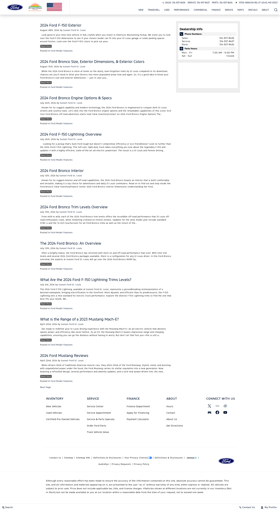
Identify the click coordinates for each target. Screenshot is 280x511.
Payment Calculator (138, 419)
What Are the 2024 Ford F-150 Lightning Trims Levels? (85, 279)
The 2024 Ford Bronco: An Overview (70, 243)
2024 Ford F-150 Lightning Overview (71, 134)
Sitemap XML (83, 457)
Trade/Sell (154, 9)
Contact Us (55, 457)
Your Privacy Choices (136, 457)
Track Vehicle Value (98, 432)
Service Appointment (99, 412)
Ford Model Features (62, 50)
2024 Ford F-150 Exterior (61, 25)
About (265, 9)
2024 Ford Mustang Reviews (64, 355)
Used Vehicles (54, 412)
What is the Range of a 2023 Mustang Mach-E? (79, 319)
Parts (240, 9)
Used (167, 9)
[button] (276, 10)
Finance (216, 9)
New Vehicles (53, 406)
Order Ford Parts (96, 425)
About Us (171, 419)
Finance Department (138, 406)
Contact (170, 412)
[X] (209, 406)
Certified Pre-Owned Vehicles (63, 419)
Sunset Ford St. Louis (74, 30)
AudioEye (103, 464)
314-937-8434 (226, 44)
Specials (252, 9)
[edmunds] (209, 412)
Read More (46, 46)
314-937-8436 (226, 38)
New (141, 9)
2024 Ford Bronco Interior (62, 170)
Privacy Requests (121, 464)
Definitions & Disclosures (107, 457)
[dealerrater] (225, 406)
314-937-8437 (227, 41)
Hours (169, 406)
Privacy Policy (141, 464)
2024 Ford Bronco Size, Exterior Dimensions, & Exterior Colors (92, 61)
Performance (181, 9)
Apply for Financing (138, 412)
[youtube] (225, 412)
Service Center (95, 406)
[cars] (217, 406)
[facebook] (217, 412)
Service (229, 9)
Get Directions (174, 425)
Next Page (45, 387)
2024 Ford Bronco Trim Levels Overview (74, 207)
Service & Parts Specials (100, 419)
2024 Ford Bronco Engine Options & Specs (76, 98)
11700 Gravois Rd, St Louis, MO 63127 (258, 2)
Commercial (200, 9)
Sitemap (68, 457)
